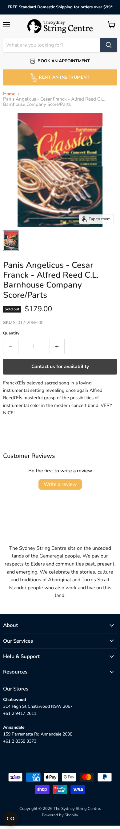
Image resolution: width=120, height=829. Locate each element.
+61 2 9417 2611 (19, 713)
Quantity (11, 333)
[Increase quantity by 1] (57, 346)
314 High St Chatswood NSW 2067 (38, 706)
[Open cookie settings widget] (10, 818)
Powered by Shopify (60, 815)
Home (9, 94)
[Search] (108, 45)
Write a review (60, 484)
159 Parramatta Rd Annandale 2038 (37, 734)
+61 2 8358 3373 (19, 741)
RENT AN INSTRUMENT (64, 77)
